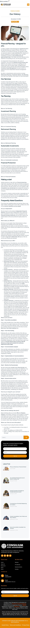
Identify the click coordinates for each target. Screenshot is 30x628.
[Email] (2, 580)
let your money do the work (21, 115)
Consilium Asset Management (8, 68)
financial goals (22, 310)
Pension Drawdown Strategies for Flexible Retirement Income (17, 491)
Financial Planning (15, 11)
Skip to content (4, 1)
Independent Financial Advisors (13, 84)
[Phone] (2, 575)
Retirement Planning (6, 74)
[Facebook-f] (2, 555)
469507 (24, 605)
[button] (28, 5)
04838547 (16, 606)
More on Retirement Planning (8, 143)
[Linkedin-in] (5, 555)
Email (6, 580)
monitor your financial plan (18, 367)
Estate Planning (8, 280)
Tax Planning (25, 74)
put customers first (17, 52)
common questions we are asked (12, 206)
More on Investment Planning (8, 126)
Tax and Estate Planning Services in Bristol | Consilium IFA (17, 478)
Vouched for (22, 196)
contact (23, 373)
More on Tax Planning (6, 108)
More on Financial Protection (8, 176)
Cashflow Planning (8, 300)
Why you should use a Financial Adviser (18, 466)
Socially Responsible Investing (13, 341)
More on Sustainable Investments (9, 160)
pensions (3, 139)
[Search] (26, 437)
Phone (6, 575)
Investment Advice (16, 74)
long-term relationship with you (14, 236)
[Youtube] (7, 555)
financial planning (21, 182)
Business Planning (8, 289)
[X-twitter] (10, 555)
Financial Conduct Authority (8, 215)
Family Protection (8, 269)
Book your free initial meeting (8, 328)
